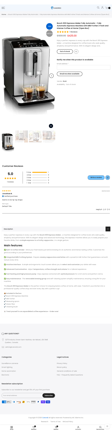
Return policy (62, 367)
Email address (63, 64)
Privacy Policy (62, 363)
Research (44, 421)
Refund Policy (68, 421)
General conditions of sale (67, 371)
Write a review (96, 177)
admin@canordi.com (13, 347)
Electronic (5, 375)
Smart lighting (7, 367)
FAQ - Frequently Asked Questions (70, 375)
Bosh (65, 81)
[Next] (51, 76)
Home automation (9, 371)
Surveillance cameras (10, 363)
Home (4, 14)
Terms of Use (55, 421)
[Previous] (5, 76)
